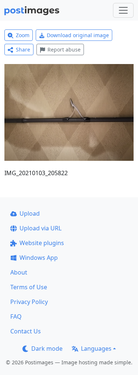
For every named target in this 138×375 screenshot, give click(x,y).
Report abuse (64, 49)
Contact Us (25, 331)
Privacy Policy (29, 302)
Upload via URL (40, 228)
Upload (30, 213)
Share (23, 49)
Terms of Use (28, 287)
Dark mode (47, 348)
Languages (96, 348)
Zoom (22, 35)
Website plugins (42, 243)
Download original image (78, 35)
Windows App (39, 258)
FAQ (16, 316)
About (18, 272)
